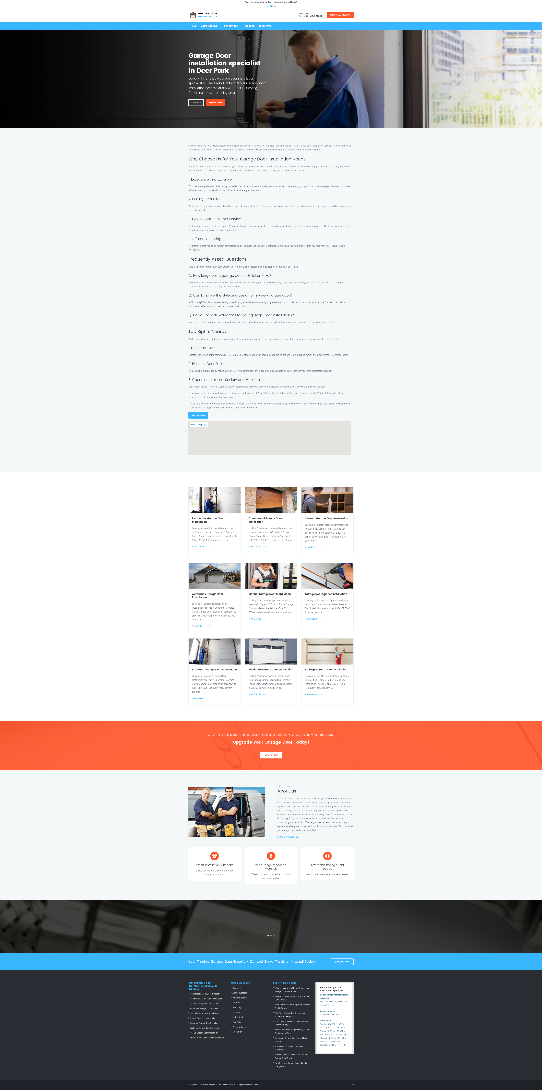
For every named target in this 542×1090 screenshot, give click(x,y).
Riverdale (236, 988)
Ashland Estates (239, 992)
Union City (236, 1007)
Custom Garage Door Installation (204, 1003)
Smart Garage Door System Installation (207, 1037)
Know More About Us (287, 836)
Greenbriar (237, 1031)
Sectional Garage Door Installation (205, 1028)
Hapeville (236, 1012)
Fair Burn (236, 1002)
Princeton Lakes (239, 1027)
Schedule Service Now (340, 15)
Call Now (270, 5)
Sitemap (257, 1084)
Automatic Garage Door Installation (205, 1008)
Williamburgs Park (240, 997)
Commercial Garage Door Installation (206, 998)
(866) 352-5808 (312, 16)
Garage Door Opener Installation (204, 1018)
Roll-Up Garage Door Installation (204, 1032)
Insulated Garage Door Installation (205, 1023)
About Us (249, 26)
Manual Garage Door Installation (204, 1013)
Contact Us (265, 26)
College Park (237, 1017)
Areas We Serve (209, 26)
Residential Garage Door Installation (206, 993)
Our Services (231, 26)
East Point (237, 1022)
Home (193, 26)
